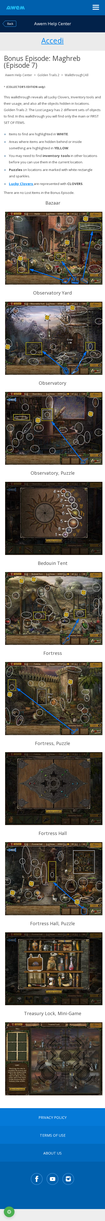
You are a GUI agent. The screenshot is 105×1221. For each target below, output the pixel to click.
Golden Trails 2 (48, 75)
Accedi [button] (52, 39)
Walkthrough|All (76, 75)
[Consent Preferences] (9, 1211)
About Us (52, 1153)
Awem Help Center (18, 75)
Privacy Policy (52, 1117)
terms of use (52, 1135)
